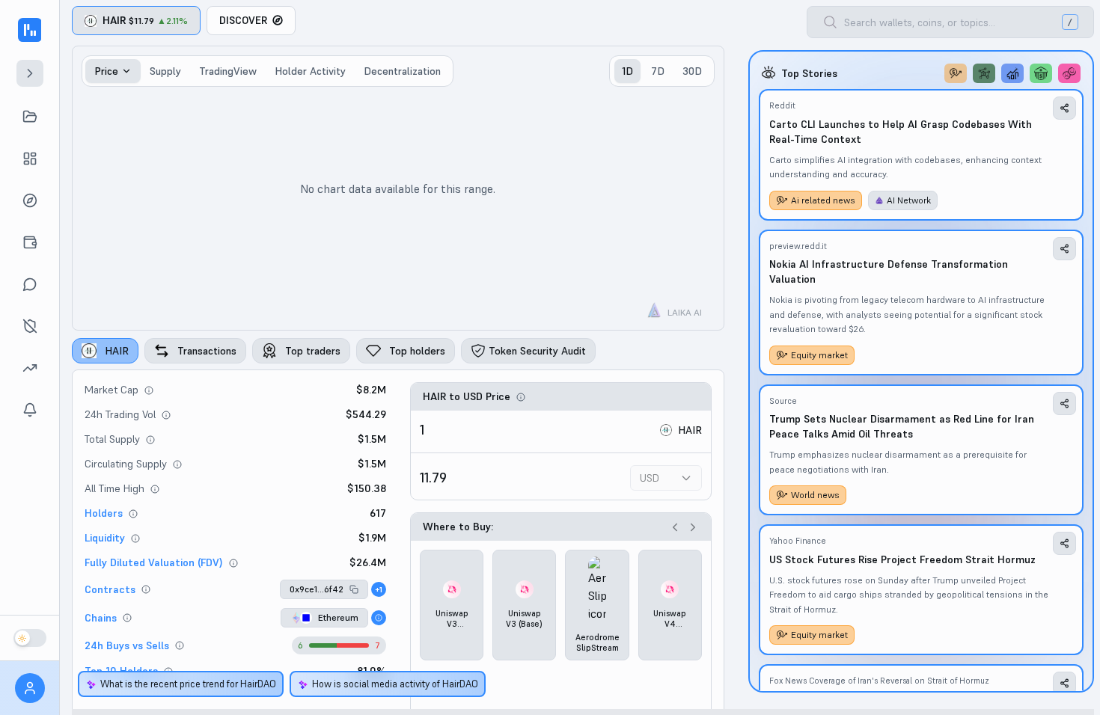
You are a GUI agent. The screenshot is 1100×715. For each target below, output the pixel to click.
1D (627, 71)
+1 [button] (378, 590)
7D (657, 71)
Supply (165, 71)
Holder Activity (310, 71)
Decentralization (402, 71)
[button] (324, 589)
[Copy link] (1064, 108)
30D (692, 71)
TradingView (228, 71)
